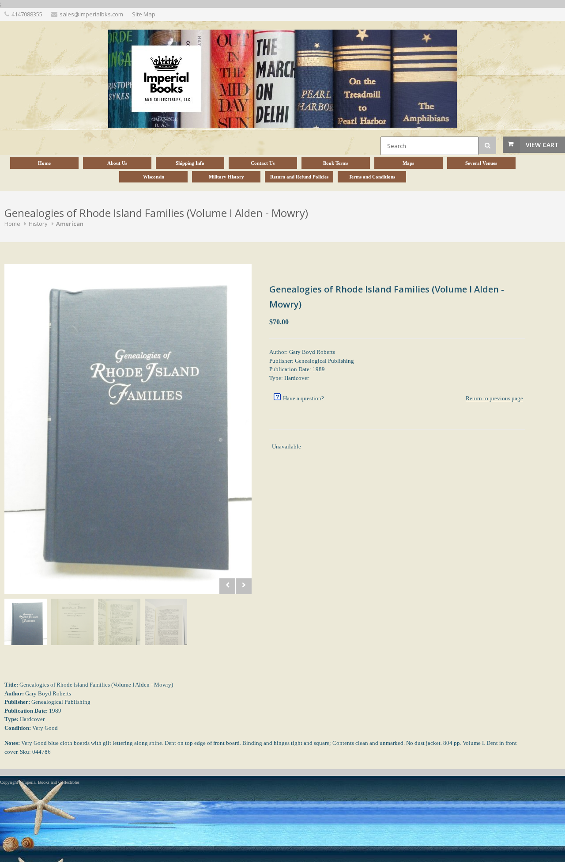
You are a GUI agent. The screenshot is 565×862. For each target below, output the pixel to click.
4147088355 (26, 14)
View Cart (542, 145)
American (69, 224)
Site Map (143, 14)
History (38, 224)
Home (12, 224)
